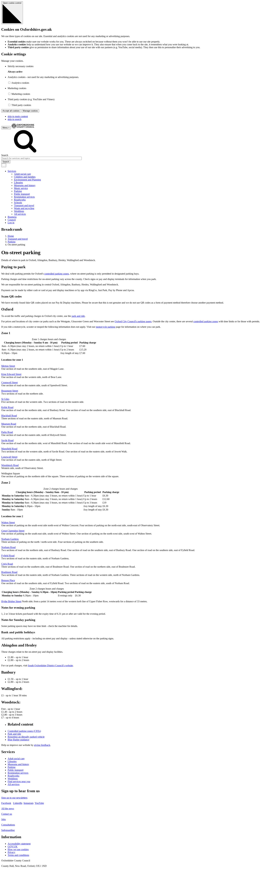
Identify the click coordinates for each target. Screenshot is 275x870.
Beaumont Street (9, 390)
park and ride (78, 316)
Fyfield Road (7, 555)
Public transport (22, 194)
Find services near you (19, 781)
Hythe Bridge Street (11, 601)
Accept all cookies (11, 111)
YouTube (39, 803)
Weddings (19, 211)
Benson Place (8, 580)
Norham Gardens (10, 539)
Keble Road (7, 407)
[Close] (3, 165)
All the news (7, 808)
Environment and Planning (27, 179)
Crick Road (7, 564)
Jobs (3, 819)
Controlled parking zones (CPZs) (24, 731)
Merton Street (8, 366)
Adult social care (22, 174)
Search (4, 155)
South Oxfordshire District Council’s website (50, 665)
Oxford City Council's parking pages (133, 321)
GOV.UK (13, 846)
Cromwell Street (9, 382)
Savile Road (7, 440)
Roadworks (20, 199)
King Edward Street (11, 374)
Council (12, 219)
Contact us (6, 814)
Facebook (6, 803)
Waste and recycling (24, 208)
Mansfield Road (9, 448)
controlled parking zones (56, 273)
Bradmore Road (9, 572)
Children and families (24, 176)
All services (20, 214)
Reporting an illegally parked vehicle (26, 736)
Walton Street (8, 522)
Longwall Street (9, 457)
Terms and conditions (18, 855)
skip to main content (18, 116)
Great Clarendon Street (12, 530)
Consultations (8, 824)
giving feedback (42, 745)
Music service (21, 188)
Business (12, 217)
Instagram (28, 803)
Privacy (11, 852)
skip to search (14, 119)
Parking (18, 191)
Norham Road (8, 547)
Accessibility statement (19, 843)
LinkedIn (17, 803)
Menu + (6, 127)
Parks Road (7, 432)
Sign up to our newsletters (14, 797)
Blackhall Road (9, 415)
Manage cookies (30, 111)
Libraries (18, 182)
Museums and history (24, 185)
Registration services (24, 197)
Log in (11, 222)
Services (12, 171)
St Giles (5, 399)
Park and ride (14, 734)
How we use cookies (18, 849)
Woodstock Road (10, 465)
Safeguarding (8, 830)
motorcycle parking (105, 326)
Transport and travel (24, 205)
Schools (18, 202)
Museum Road (8, 424)
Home (11, 236)
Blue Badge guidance (18, 739)
